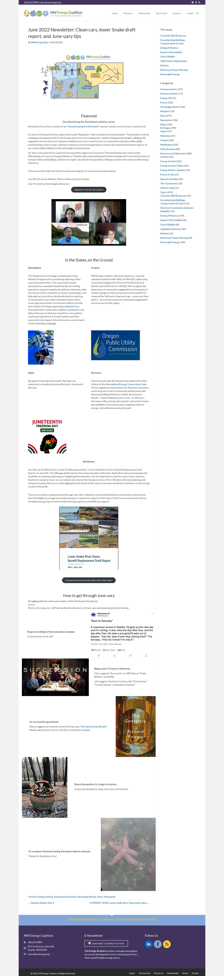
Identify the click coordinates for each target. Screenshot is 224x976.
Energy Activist (45, 896)
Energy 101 (166, 98)
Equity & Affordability (171, 52)
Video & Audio (167, 187)
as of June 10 (107, 380)
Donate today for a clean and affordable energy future (112, 919)
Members (165, 111)
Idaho (163, 131)
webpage (51, 323)
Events (163, 102)
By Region (165, 127)
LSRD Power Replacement (173, 61)
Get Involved (144, 973)
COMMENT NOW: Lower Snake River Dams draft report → (119, 902)
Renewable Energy (170, 74)
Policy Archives (168, 149)
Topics (163, 192)
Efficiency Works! (169, 93)
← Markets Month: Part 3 (41, 902)
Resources (158, 973)
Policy (163, 124)
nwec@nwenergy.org (50, 2)
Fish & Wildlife (167, 56)
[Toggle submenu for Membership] (151, 13)
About (185, 973)
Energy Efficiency (169, 47)
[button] (197, 13)
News (100, 896)
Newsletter (109, 896)
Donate (195, 973)
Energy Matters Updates (172, 170)
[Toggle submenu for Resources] (134, 13)
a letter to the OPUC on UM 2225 (118, 279)
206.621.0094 (31, 2)
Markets (164, 65)
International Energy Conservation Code (125, 384)
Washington (166, 144)
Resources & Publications (173, 153)
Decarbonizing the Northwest (83, 126)
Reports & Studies (169, 179)
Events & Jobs (167, 174)
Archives (164, 156)
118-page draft (61, 473)
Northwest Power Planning (174, 69)
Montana (165, 135)
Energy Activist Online (65, 896)
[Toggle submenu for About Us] (183, 13)
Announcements (168, 89)
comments (68, 306)
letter (37, 306)
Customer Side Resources (173, 35)
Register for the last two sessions (88, 189)
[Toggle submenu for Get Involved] (168, 13)
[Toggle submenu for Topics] (119, 13)
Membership (172, 973)
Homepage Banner (87, 896)
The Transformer (169, 183)
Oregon (164, 140)
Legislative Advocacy (171, 229)
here (115, 494)
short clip (45, 171)
